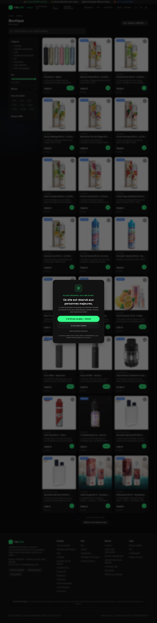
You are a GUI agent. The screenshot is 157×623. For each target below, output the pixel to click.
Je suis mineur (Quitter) (79, 326)
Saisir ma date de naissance (78, 331)
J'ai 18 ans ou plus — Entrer (78, 319)
